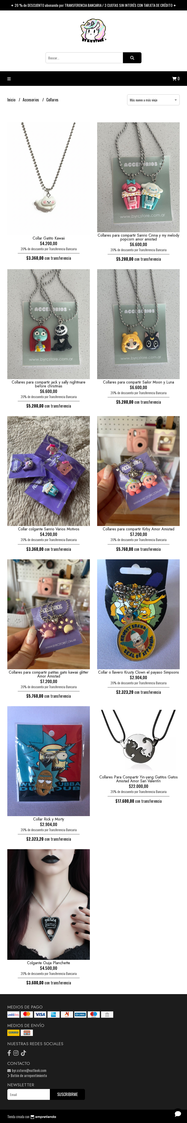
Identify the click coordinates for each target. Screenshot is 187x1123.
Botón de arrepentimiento (28, 1075)
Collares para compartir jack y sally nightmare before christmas (48, 384)
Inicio (11, 100)
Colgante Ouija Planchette (48, 963)
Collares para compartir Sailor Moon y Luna (138, 382)
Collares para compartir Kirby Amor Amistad (138, 529)
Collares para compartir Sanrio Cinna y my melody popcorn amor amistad (138, 237)
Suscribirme (67, 1094)
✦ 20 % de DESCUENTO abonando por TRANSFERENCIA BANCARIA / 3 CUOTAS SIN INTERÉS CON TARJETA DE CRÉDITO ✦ (93, 5)
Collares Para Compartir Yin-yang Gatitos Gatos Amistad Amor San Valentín (138, 779)
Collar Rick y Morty (48, 819)
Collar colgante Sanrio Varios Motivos (48, 529)
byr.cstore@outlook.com (28, 1070)
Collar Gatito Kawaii (49, 238)
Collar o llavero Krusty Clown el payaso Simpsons (138, 672)
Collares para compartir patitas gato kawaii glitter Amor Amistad (48, 674)
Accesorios (31, 100)
